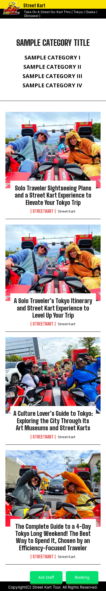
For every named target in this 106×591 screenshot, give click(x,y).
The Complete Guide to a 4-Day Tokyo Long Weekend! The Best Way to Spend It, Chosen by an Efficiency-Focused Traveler (53, 537)
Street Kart (66, 211)
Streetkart (43, 211)
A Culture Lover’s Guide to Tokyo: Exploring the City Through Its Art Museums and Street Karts (53, 421)
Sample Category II (52, 67)
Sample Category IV (52, 85)
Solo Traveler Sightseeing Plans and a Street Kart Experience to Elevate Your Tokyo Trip (53, 195)
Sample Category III (52, 76)
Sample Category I (52, 57)
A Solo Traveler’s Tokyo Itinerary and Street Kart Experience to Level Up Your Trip (53, 308)
